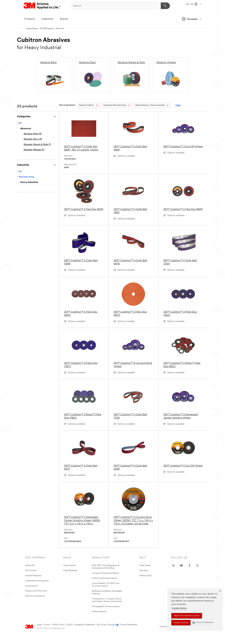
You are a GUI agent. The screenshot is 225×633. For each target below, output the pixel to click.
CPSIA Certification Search (104, 578)
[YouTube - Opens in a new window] (181, 565)
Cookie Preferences (128, 625)
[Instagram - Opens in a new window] (197, 565)
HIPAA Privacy (58, 625)
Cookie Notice (179, 608)
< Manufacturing (25, 177)
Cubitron (86, 105)
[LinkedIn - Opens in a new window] (173, 565)
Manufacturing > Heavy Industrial (150, 105)
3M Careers (30, 570)
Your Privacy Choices (105, 625)
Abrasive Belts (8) (33, 134)
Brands (64, 19)
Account (192, 19)
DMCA (70, 625)
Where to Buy (145, 576)
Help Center (145, 565)
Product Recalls (99, 612)
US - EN (190, 4)
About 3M (30, 565)
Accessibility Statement (85, 625)
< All (19, 123)
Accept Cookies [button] (181, 623)
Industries (47, 19)
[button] (203, 622)
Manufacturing (114, 105)
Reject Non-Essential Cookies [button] (186, 616)
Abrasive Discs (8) (33, 139)
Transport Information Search (105, 573)
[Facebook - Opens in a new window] (189, 565)
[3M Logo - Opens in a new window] (42, 5)
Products (29, 19)
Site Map (143, 570)
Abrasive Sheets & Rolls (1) (37, 144)
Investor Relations (33, 576)
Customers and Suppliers (37, 581)
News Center (69, 565)
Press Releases (70, 570)
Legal (39, 625)
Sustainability (31, 586)
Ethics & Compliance (35, 596)
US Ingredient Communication (106, 606)
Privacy (47, 625)
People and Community (36, 591)
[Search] (165, 5)
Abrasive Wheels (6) (34, 150)
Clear (178, 105)
